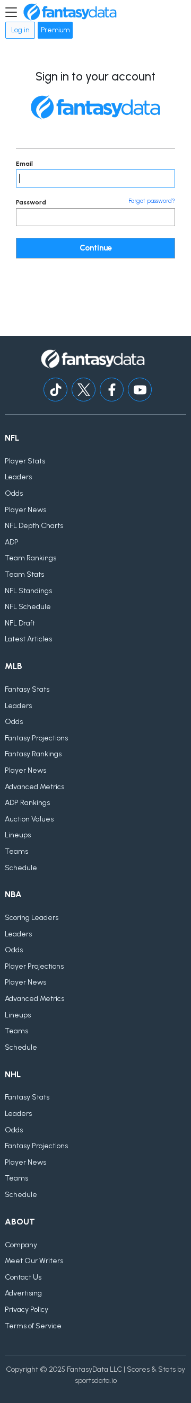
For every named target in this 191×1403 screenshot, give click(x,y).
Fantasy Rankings (33, 753)
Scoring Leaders (31, 917)
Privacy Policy (26, 1309)
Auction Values (29, 819)
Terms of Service (33, 1325)
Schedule (21, 867)
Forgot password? (151, 201)
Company (21, 1244)
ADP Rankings (27, 802)
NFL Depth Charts (34, 525)
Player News (25, 509)
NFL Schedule (28, 606)
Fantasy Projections (36, 738)
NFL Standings (28, 590)
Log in (20, 30)
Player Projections (34, 966)
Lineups (18, 834)
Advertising (23, 1293)
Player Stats (25, 461)
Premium (55, 30)
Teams (16, 851)
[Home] (70, 12)
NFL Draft (20, 623)
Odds (14, 493)
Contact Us (23, 1277)
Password (31, 202)
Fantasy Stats (27, 689)
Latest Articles (28, 639)
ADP (12, 542)
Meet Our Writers (34, 1260)
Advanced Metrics (34, 786)
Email (24, 163)
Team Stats (24, 574)
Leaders (18, 476)
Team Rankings (30, 557)
